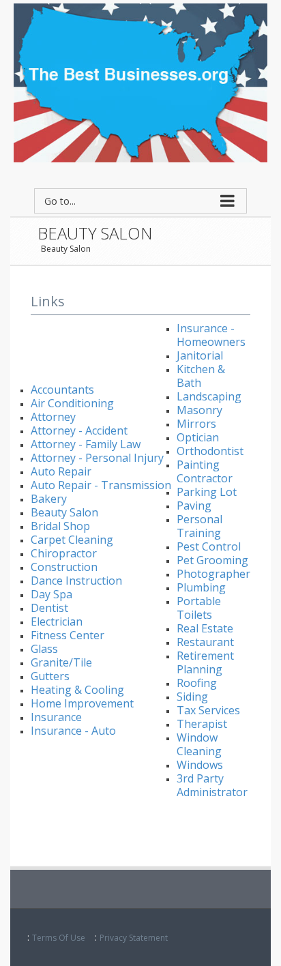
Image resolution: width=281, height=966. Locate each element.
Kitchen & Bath (201, 376)
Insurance (56, 716)
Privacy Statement (134, 937)
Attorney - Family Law (85, 444)
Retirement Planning (205, 662)
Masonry (199, 410)
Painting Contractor (205, 471)
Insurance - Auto (73, 730)
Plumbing (201, 587)
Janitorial (200, 355)
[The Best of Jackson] (140, 81)
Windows (200, 764)
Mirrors (196, 423)
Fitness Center (67, 635)
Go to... (60, 200)
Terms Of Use (58, 937)
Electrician (57, 621)
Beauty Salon (66, 248)
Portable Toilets (199, 608)
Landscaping (209, 396)
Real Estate (205, 628)
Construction (64, 566)
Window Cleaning (199, 744)
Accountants (62, 389)
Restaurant (205, 641)
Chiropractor (64, 553)
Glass (44, 648)
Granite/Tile (61, 662)
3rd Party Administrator (212, 785)
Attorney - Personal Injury (97, 457)
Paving (194, 505)
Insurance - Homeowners (211, 335)
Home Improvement (82, 703)
